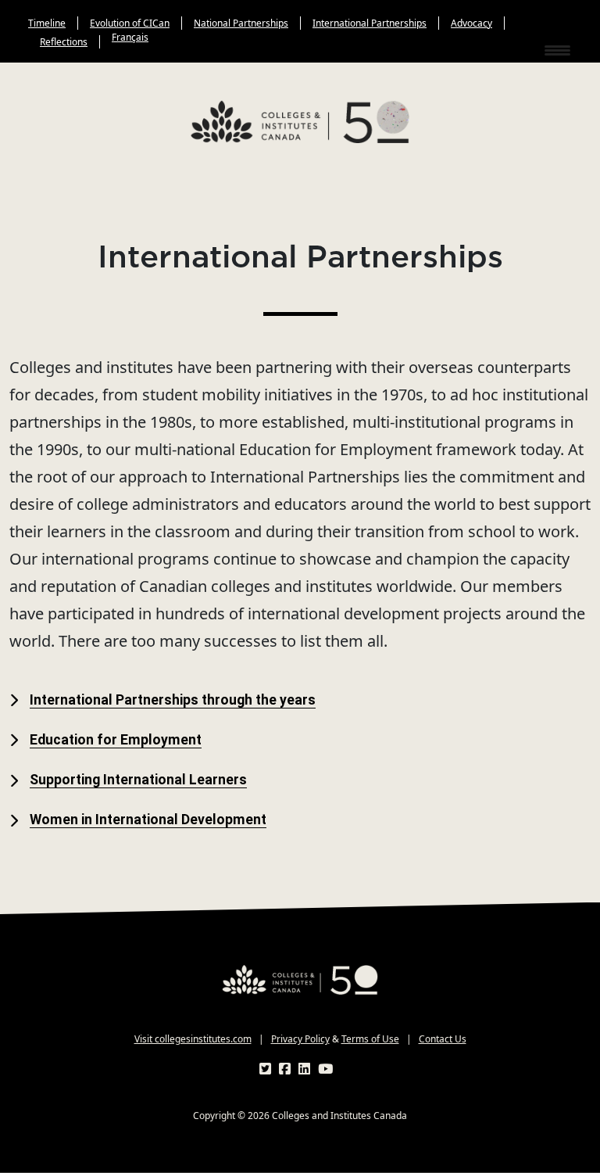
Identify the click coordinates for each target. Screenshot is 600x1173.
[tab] (300, 700)
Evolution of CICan (130, 23)
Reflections (64, 41)
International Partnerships (369, 23)
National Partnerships (241, 23)
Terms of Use (370, 1039)
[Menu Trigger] (560, 49)
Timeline (47, 23)
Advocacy (471, 23)
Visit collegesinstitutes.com (193, 1039)
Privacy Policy (300, 1039)
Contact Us (442, 1039)
